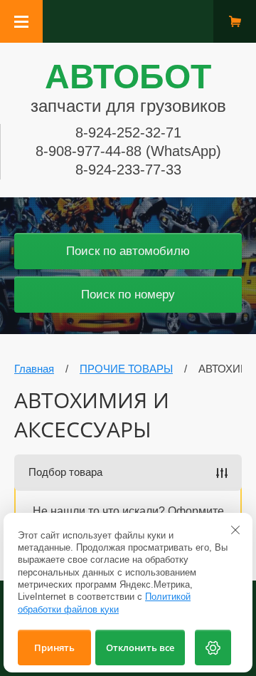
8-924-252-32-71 (128, 132)
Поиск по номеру (128, 294)
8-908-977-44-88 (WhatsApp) (128, 151)
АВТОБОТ (128, 76)
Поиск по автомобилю (128, 251)
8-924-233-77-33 (128, 169)
